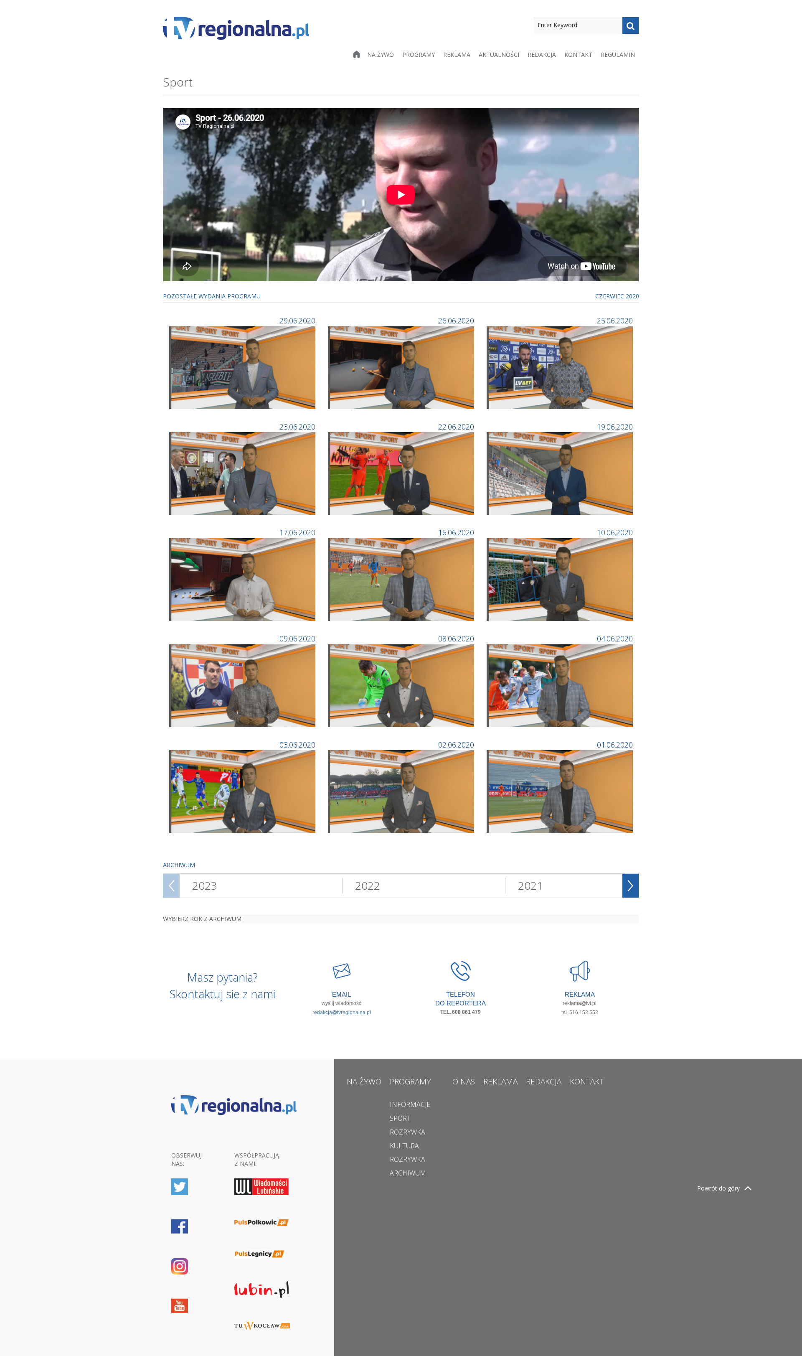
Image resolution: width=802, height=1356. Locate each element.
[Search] (630, 25)
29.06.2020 (297, 320)
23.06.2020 (297, 427)
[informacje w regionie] (236, 28)
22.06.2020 (456, 427)
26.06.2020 (456, 320)
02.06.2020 (456, 745)
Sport (400, 1118)
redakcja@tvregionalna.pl (341, 1012)
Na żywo (380, 55)
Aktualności (499, 55)
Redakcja (542, 55)
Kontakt (578, 55)
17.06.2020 (297, 532)
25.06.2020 (615, 320)
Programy (418, 55)
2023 (204, 885)
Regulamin (618, 55)
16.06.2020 (456, 532)
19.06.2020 (615, 427)
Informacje (410, 1104)
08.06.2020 (456, 638)
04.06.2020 (615, 638)
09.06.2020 (297, 638)
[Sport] (243, 367)
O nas (463, 1081)
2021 (530, 885)
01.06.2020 (615, 745)
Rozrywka (407, 1132)
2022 (367, 885)
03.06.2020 (297, 745)
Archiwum (408, 1173)
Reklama (456, 55)
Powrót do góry (718, 1188)
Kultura (404, 1145)
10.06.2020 (615, 532)
